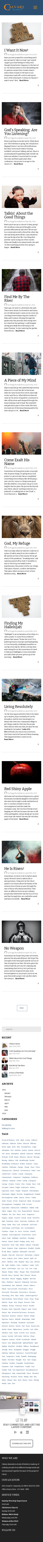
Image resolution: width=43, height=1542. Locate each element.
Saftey (36, 1329)
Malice (16, 1272)
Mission (12, 1279)
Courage (4, 1184)
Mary (27, 1272)
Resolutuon (22, 1323)
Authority (37, 1154)
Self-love (26, 1336)
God (22, 1228)
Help (17, 1245)
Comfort (14, 1174)
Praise (32, 1299)
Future (16, 1221)
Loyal (35, 1268)
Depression (5, 1191)
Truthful (4, 1370)
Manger (22, 1272)
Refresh (26, 1316)
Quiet (29, 1309)
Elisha (29, 1201)
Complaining (26, 1177)
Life (3, 1265)
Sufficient (12, 1353)
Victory (20, 1377)
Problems (5, 1306)
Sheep (32, 1336)
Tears (3, 1356)
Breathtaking (6, 1164)
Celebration (12, 1167)
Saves (11, 1333)
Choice (38, 1167)
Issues (4, 1258)
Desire (12, 1191)
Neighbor (26, 1279)
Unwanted (35, 1373)
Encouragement (7, 1204)
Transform (5, 1366)
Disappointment (29, 1194)
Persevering (5, 1295)
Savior (16, 1333)
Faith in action (15, 1208)
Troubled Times (19, 1366)
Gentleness (31, 1221)
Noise (3, 1282)
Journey (26, 1258)
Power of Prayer (18, 1299)
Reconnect (31, 1312)
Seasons (32, 1333)
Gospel (11, 1231)
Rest (23, 1326)
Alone (14, 1147)
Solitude (33, 1339)
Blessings (37, 1157)
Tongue (34, 1360)
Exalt (23, 1204)
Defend (11, 1187)
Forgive (10, 1218)
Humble (37, 1248)
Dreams (9, 1201)
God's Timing (6, 1228)
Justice (4, 1262)
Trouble (27, 1366)
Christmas (16, 1170)
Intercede (11, 1255)
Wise (15, 1380)
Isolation (36, 1255)
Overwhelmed (6, 1285)
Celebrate (5, 1167)
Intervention (28, 1255)
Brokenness (15, 1164)
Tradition (12, 1363)
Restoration (30, 1323)
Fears (15, 1211)
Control (19, 1181)
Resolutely (14, 1323)
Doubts (34, 1197)
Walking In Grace (8, 1128)
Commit (20, 1174)
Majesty (4, 1272)
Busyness (29, 1164)
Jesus (15, 1258)
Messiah (16, 1275)
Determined (5, 1194)
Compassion (17, 1177)
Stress (11, 1350)
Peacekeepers (23, 1289)
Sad (31, 1329)
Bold (16, 1160)
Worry (30, 1380)
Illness (9, 1252)
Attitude (22, 1154)
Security (10, 1336)
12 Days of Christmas (8, 1140)
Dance (34, 1184)
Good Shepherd (29, 1228)
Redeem (20, 1316)
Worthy (4, 1383)
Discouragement (7, 1197)
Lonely (32, 1265)
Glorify (9, 1224)
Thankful (24, 1356)
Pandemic (19, 1285)
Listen (18, 1265)
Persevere (32, 1292)
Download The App (21, 1443)
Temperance (10, 1356)
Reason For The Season (19, 1312)
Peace (31, 1289)
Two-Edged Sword (19, 1370)
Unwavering (5, 1377)
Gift (37, 1221)
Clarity (33, 1170)
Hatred (10, 1241)
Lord (18, 1268)
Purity (10, 1309)
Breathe (32, 1160)
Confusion (12, 1181)
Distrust (21, 1197)
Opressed (18, 1282)
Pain (13, 1285)
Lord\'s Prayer (11, 1268)
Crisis (23, 1184)
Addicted (34, 1140)
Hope (16, 1248)
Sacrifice (26, 1329)
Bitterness (23, 1157)
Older (22, 1008)
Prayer (11, 1302)
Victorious (14, 1377)
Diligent (13, 1194)
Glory (14, 1224)
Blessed (29, 1157)
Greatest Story (26, 1235)
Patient (4, 1289)
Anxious (30, 1150)
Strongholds (18, 1350)
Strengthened (34, 1346)
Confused (5, 1181)
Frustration (9, 1221)
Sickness (12, 1339)
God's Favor (33, 1224)
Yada (9, 1383)
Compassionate (7, 1177)
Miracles (27, 1275)
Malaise (10, 1272)
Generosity (23, 1221)
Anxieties (18, 1150)
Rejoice (11, 1319)
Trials (11, 1366)
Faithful (31, 1208)
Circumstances (25, 1170)
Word (19, 1380)
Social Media (26, 1339)
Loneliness (25, 1265)
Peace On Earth (12, 1289)
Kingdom (21, 1262)
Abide (22, 1140)
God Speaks (25, 1224)
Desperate (25, 1191)
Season (4, 1336)
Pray (15, 1302)
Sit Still (18, 1339)
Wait (31, 1377)
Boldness (11, 1160)
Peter (12, 1295)
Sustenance (20, 1353)
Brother (22, 1164)
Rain (9, 1312)
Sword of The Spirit (31, 1353)
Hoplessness (23, 1248)
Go (16, 1231)
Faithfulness (24, 1208)
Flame (19, 1214)
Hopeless (10, 1248)
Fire (10, 1214)
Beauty (16, 1157)
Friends (23, 1218)
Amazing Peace (26, 1147)
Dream (15, 1201)
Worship (36, 1380)
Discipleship (6, 1125)
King (27, 1262)
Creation (11, 1184)
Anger (34, 1147)
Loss (22, 1268)
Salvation (5, 1333)
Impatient (15, 1252)
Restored (5, 1326)
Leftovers (37, 1262)
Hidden (22, 1245)
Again (9, 1147)
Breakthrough (23, 1160)
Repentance (5, 1323)
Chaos (32, 1167)
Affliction (33, 1143)
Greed (34, 1235)
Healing (22, 1241)
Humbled (31, 1248)
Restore (18, 1326)
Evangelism (17, 1204)
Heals (28, 1241)
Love (30, 1268)
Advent (19, 1143)
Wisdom (9, 1380)
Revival (4, 1329)
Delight (17, 1187)
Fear (19, 1211)
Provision (5, 1309)
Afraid (4, 1147)
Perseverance (23, 1292)
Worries (24, 1380)
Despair (18, 1191)
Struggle (32, 1350)
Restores (12, 1326)
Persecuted (5, 1292)
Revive (10, 1329)
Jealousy (10, 1258)
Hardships (31, 1238)
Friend (29, 1218)
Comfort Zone (6, 1174)
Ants (12, 1150)
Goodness (5, 1231)
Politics (22, 1295)
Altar (18, 1147)
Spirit (36, 1343)
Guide (9, 1238)
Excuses (29, 1204)
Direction (19, 1194)
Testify (18, 1356)
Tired (28, 1360)
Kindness (10, 1262)
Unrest (29, 1373)
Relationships (26, 1319)
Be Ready (5, 1157)
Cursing (28, 1184)
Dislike (16, 1197)
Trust (33, 1366)
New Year (33, 1279)
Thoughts (19, 1360)
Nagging (19, 1279)
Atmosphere (15, 1154)
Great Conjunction (14, 1235)
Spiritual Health (17, 1343)
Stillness (26, 1346)
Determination (34, 1191)
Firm (14, 1214)
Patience (32, 1285)
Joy (35, 1258)
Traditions (5, 1363)
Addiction (13, 1143)
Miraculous (5, 1279)
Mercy (10, 1275)
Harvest (4, 1241)
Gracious (26, 1231)
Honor (4, 1248)
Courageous (32, 1181)
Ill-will (4, 1252)
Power (26, 1299)
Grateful (32, 1231)
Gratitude (5, 1235)
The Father (11, 1360)
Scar (27, 1333)
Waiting (26, 1377)
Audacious (29, 1154)
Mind (21, 1275)
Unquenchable (21, 1373)
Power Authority (7, 1299)
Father (4, 1211)
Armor (8, 1154)
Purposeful (16, 1309)
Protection (18, 1306)
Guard (4, 1238)
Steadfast (19, 1346)
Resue (28, 1326)
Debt (38, 1184)
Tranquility (19, 1363)
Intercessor (19, 1255)
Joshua (20, 1258)
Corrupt (24, 1181)
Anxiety (24, 1150)
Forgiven (4, 1218)
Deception (5, 1187)
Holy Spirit (35, 1245)
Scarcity (22, 1333)
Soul (9, 1343)
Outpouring (25, 1282)
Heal (32, 1241)
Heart (12, 1245)
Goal (18, 1224)
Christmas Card (7, 1170)
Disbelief (37, 1194)
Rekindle (18, 1319)
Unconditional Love (32, 1370)
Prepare (20, 1302)
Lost (26, 1268)
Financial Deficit (27, 1211)
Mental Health (34, 1272)
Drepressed (22, 1201)
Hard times (23, 1238)
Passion (26, 1285)
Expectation (5, 1208)
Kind (15, 1262)
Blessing (4, 1160)
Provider (31, 1306)
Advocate (26, 1143)
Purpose (24, 1309)
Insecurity (31, 1252)
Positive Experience (31, 1295)
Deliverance (25, 1187)
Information (23, 1252)
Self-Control (18, 1336)
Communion (28, 1174)
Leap (31, 1262)
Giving (4, 1224)
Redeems (13, 1316)
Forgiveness (30, 1214)
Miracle (33, 1275)
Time (24, 1360)
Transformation (29, 1363)
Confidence (34, 1177)
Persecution (14, 1292)
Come (38, 1170)
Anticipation (5, 1150)
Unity (13, 1373)
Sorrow (4, 1343)
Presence (27, 1302)
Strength (4, 1350)
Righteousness (17, 1329)
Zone (13, 1383)
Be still (11, 1157)
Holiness (28, 1245)
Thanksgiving (32, 1356)
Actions (27, 1140)
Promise (11, 1306)
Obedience (10, 1282)
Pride (33, 1302)
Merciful (4, 1275)
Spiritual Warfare (28, 1343)
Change (26, 1167)
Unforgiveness (6, 1373)
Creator (17, 1184)
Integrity (4, 1255)
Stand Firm (11, 1346)
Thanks (4, 1360)
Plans (17, 1295)
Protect (25, 1306)
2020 (17, 1140)
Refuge (32, 1316)
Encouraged (36, 1201)
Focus (24, 1214)
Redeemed (5, 1316)
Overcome (33, 1282)
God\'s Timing (15, 1228)
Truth (9, 1370)
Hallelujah (15, 1238)
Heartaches (5, 1245)
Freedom (17, 1218)
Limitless (12, 1265)
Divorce (27, 1197)
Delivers (32, 1187)
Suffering (5, 1353)
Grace (20, 1231)
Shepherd (5, 1339)
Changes (20, 1167)
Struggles (26, 1350)
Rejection (5, 1319)
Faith (36, 1208)
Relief (33, 1319)
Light (7, 1265)
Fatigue (9, 1211)
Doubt (4, 1201)
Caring (35, 1164)
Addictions (5, 1143)
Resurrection (35, 1326)
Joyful (31, 1258)
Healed (16, 1241)
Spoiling (4, 1346)
